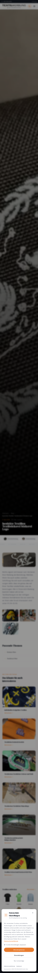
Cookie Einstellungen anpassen (16, 945)
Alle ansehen (30, 889)
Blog (12, 513)
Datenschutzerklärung (11, 941)
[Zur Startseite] (14, 6)
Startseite (5, 513)
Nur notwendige (19, 961)
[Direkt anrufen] (29, 6)
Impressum (19, 966)
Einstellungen (19, 955)
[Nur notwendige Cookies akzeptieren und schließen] (32, 913)
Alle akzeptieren (19, 950)
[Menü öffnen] (34, 6)
